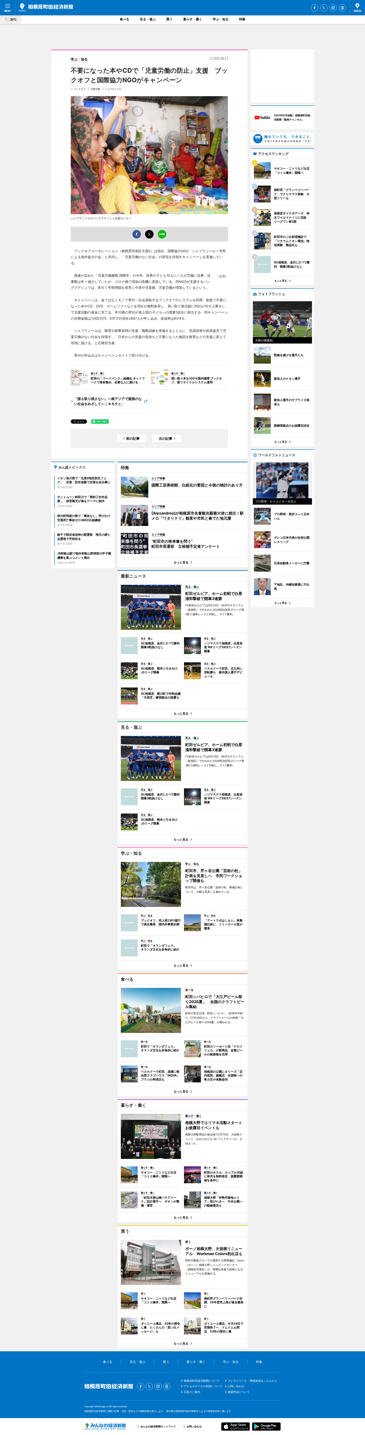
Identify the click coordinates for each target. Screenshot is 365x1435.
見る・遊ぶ (148, 19)
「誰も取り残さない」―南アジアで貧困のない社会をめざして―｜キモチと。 (108, 401)
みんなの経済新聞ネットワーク (105, 1426)
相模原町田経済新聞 (46, 7)
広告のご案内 (192, 1392)
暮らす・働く (192, 19)
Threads (342, 7)
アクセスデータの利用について (203, 1386)
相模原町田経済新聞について (201, 1380)
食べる (124, 19)
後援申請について (239, 1392)
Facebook (314, 7)
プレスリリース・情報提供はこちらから (252, 1380)
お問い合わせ (236, 1386)
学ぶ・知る (221, 19)
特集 (242, 19)
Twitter (323, 7)
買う (169, 19)
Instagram (333, 7)
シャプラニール (113, 89)
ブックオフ (80, 89)
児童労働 (95, 89)
